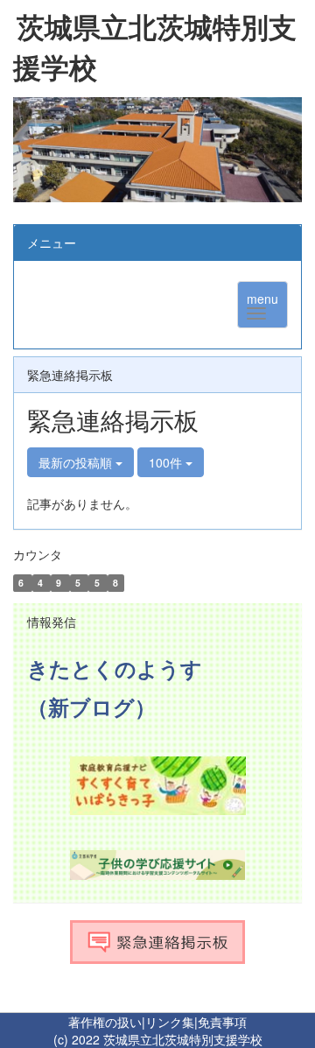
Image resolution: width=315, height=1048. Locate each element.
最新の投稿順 (77, 462)
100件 (167, 462)
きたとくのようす (114, 668)
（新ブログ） (91, 706)
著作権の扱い (105, 1021)
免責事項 (222, 1021)
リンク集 (169, 1021)
